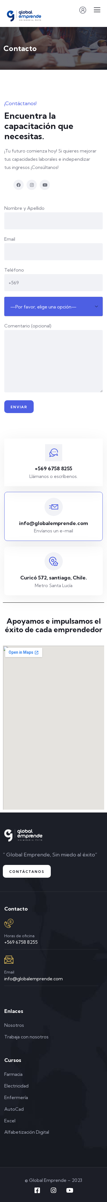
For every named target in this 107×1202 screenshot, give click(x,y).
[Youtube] (45, 185)
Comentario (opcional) (27, 326)
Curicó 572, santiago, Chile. (53, 577)
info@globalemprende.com (53, 523)
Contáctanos (27, 871)
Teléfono (14, 270)
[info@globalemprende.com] (54, 507)
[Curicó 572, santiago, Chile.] (54, 561)
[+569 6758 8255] (53, 452)
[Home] (23, 834)
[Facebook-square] (37, 1190)
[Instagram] (32, 185)
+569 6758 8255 (53, 468)
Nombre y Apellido (24, 208)
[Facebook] (18, 185)
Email (9, 239)
